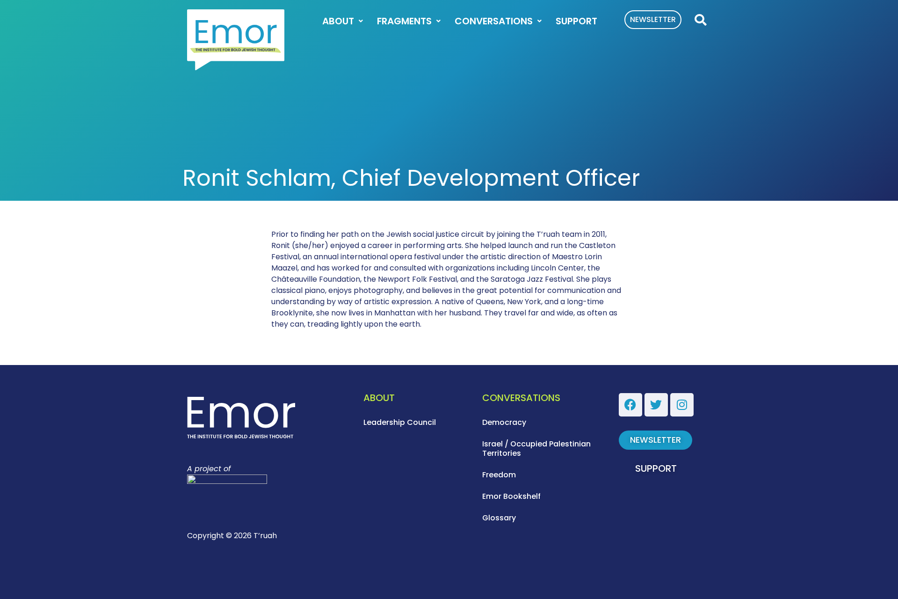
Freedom (499, 474)
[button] (700, 20)
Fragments (404, 21)
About (338, 21)
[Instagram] (682, 404)
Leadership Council (399, 422)
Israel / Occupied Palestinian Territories (536, 448)
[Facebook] (630, 404)
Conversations (494, 21)
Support (576, 21)
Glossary (499, 517)
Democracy (504, 422)
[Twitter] (656, 404)
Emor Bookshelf (511, 496)
